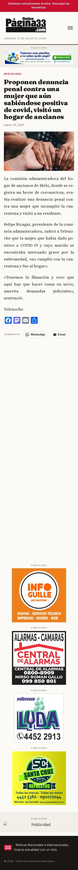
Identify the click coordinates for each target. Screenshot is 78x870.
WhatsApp (38, 334)
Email (62, 334)
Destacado (13, 73)
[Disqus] (39, 392)
